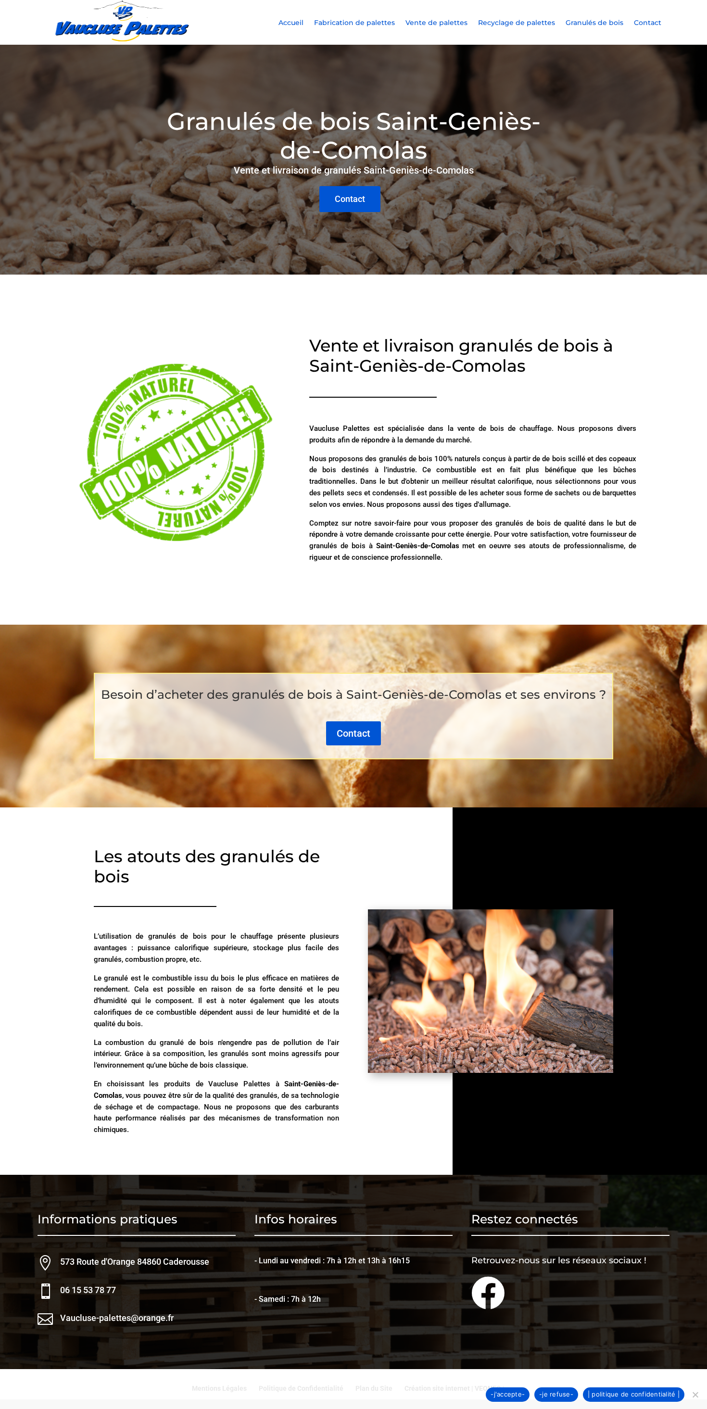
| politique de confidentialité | (634, 1394)
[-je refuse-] (695, 1394)
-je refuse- (556, 1394)
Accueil (290, 23)
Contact (647, 23)
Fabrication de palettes (354, 23)
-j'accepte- (508, 1394)
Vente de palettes (436, 23)
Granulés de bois (594, 23)
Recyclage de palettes (516, 23)
